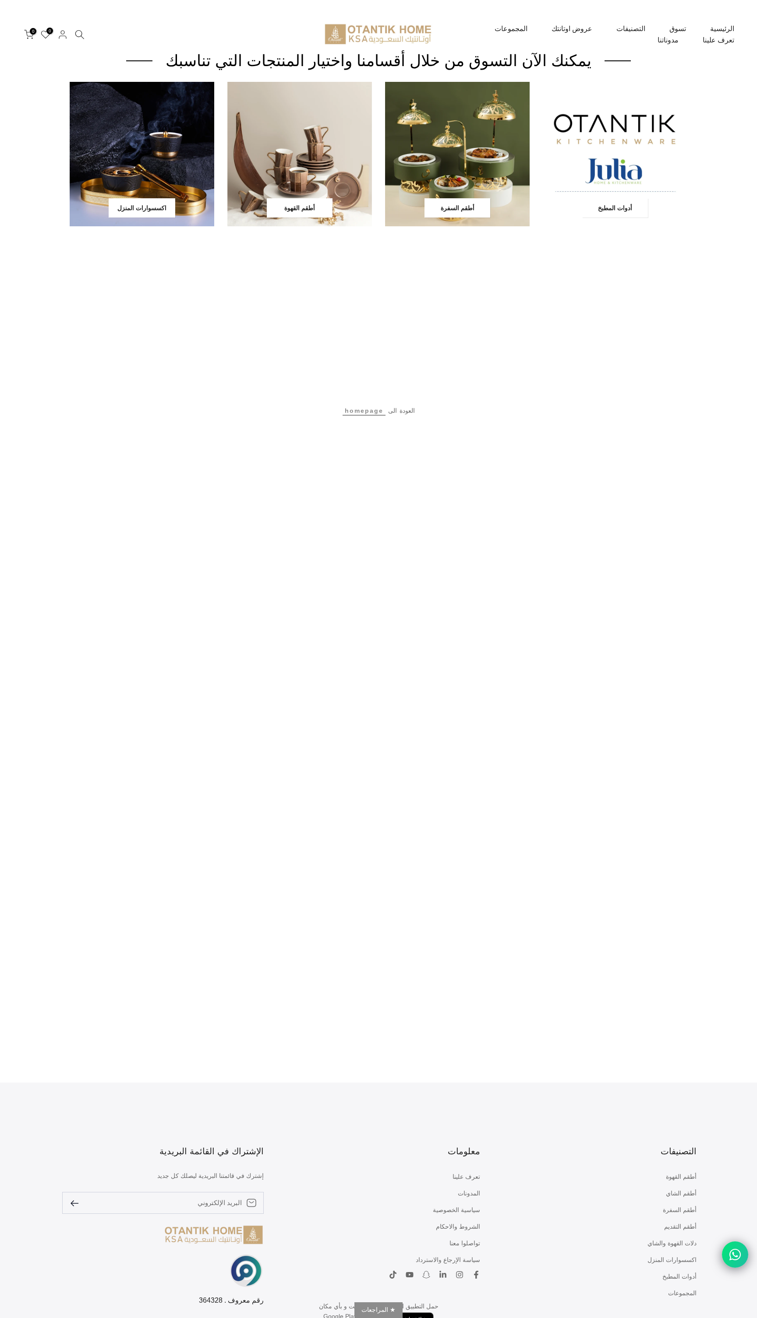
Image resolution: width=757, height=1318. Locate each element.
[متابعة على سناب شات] (426, 1275)
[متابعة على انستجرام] (459, 1275)
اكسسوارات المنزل (672, 1259)
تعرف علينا (718, 40)
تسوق (677, 28)
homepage (364, 410)
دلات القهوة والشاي (672, 1243)
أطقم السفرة (680, 1209)
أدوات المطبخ (679, 1276)
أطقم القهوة (681, 1176)
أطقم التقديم (680, 1226)
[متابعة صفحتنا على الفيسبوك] (476, 1275)
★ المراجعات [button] (378, 1309)
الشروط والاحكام (458, 1226)
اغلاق (738, 3)
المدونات (469, 1193)
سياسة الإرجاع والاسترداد (448, 1259)
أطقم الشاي (681, 1193)
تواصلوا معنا (464, 1243)
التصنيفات (630, 28)
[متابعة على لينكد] (443, 1275)
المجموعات (511, 28)
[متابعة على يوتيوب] (410, 1275)
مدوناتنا (668, 40)
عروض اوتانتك (572, 28)
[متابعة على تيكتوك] (393, 1275)
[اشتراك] (78, 1203)
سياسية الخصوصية (456, 1209)
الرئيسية (722, 28)
